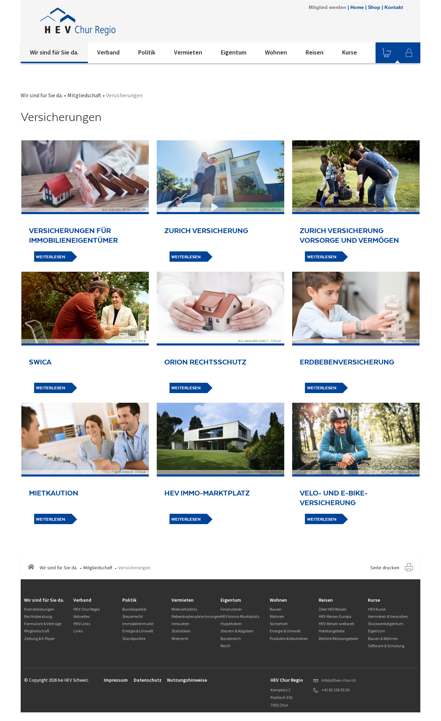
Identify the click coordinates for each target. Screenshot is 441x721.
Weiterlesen (186, 256)
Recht (225, 645)
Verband (108, 52)
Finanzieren (231, 609)
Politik (146, 52)
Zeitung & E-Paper (39, 638)
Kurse (349, 52)
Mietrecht (180, 638)
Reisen (315, 52)
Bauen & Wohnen (383, 638)
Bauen (275, 609)
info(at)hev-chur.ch (338, 680)
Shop (374, 7)
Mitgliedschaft (84, 95)
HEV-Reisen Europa (335, 616)
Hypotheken (231, 623)
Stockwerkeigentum (385, 623)
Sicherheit (279, 623)
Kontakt (393, 7)
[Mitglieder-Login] (409, 52)
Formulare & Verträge (42, 623)
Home (357, 7)
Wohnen (276, 52)
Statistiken (181, 630)
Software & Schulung (386, 645)
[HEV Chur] (113, 21)
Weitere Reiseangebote (338, 638)
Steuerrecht (132, 616)
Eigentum (233, 52)
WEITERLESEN (50, 256)
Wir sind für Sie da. (54, 52)
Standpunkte (133, 638)
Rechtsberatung (38, 616)
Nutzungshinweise (187, 680)
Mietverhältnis (184, 609)
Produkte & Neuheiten (289, 638)
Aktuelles (81, 616)
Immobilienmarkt (138, 623)
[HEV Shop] (387, 52)
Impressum (116, 680)
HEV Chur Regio (86, 609)
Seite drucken (384, 567)
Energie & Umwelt (137, 630)
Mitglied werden (327, 7)
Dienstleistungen (39, 609)
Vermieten (188, 52)
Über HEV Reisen (333, 609)
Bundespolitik (134, 609)
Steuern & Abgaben (237, 630)
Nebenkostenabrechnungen (196, 616)
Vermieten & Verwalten (388, 616)
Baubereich (230, 638)
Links (78, 630)
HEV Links (81, 623)
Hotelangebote (332, 630)
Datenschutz (148, 680)
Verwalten (180, 623)
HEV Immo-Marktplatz (239, 616)
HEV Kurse (377, 609)
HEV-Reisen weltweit (336, 623)
